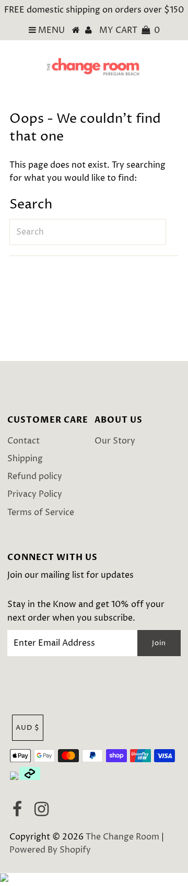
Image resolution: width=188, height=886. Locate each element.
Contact (23, 441)
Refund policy (34, 476)
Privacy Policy (34, 494)
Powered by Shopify (50, 850)
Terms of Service (40, 512)
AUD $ (28, 727)
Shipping (25, 458)
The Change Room (122, 837)
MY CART (129, 30)
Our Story (115, 441)
